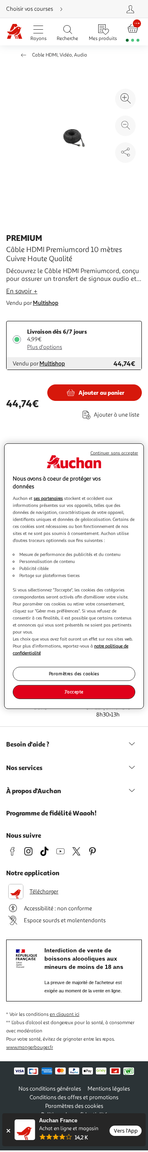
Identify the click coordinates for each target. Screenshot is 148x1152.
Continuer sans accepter (114, 452)
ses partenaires (48, 498)
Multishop (45, 302)
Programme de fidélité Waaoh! (51, 813)
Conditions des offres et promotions (74, 1097)
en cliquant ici (64, 1014)
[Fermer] (8, 1130)
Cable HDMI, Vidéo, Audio (59, 55)
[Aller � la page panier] (133, 32)
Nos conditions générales (49, 1088)
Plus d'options (44, 347)
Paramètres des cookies (74, 673)
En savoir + (21, 291)
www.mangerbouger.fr (29, 1047)
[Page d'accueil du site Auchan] (14, 32)
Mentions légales (109, 1088)
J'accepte (74, 692)
